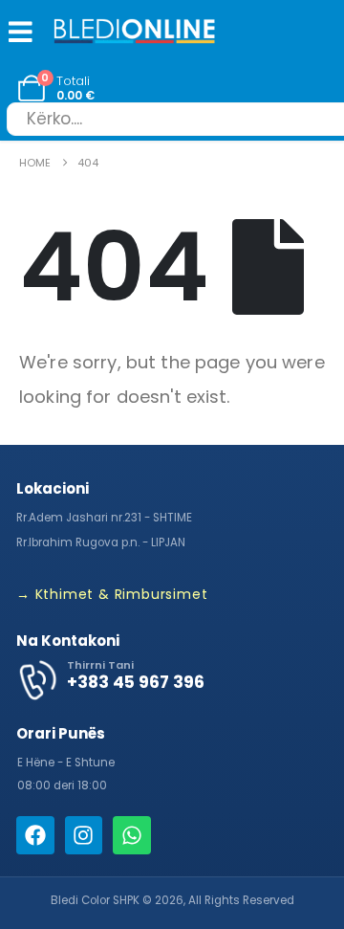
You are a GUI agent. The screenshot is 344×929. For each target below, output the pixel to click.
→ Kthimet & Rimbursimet (111, 594)
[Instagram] (84, 835)
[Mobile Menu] (16, 31)
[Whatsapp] (132, 835)
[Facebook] (35, 835)
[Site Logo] (135, 33)
